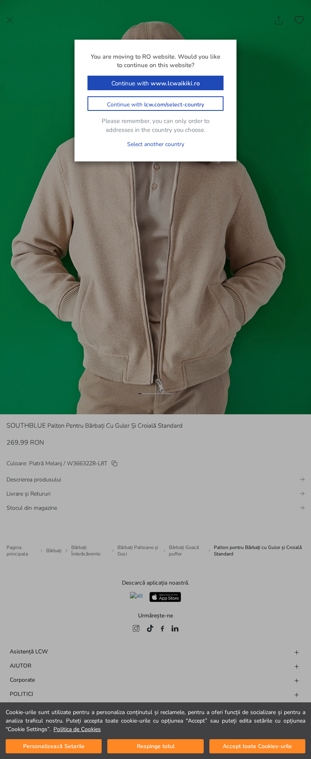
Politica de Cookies (77, 729)
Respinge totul (156, 746)
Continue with (155, 83)
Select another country (155, 144)
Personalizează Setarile (54, 746)
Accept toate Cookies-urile (257, 746)
